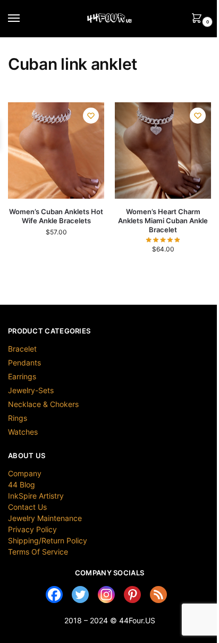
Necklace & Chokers (43, 404)
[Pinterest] (132, 594)
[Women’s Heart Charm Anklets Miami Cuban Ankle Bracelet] (163, 150)
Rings (17, 417)
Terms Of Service (38, 551)
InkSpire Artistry (36, 495)
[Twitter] (80, 594)
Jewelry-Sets (31, 390)
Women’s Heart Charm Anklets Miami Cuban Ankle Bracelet (163, 220)
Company (24, 473)
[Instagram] (106, 594)
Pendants (24, 362)
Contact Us (27, 506)
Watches (23, 431)
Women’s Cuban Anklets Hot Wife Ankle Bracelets (56, 216)
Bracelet (22, 348)
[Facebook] (54, 594)
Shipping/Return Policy (47, 540)
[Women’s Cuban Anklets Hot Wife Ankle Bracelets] (56, 150)
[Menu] (24, 19)
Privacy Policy (32, 529)
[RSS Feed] (158, 594)
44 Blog (21, 484)
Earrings (22, 376)
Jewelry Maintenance (45, 518)
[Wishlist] (91, 116)
